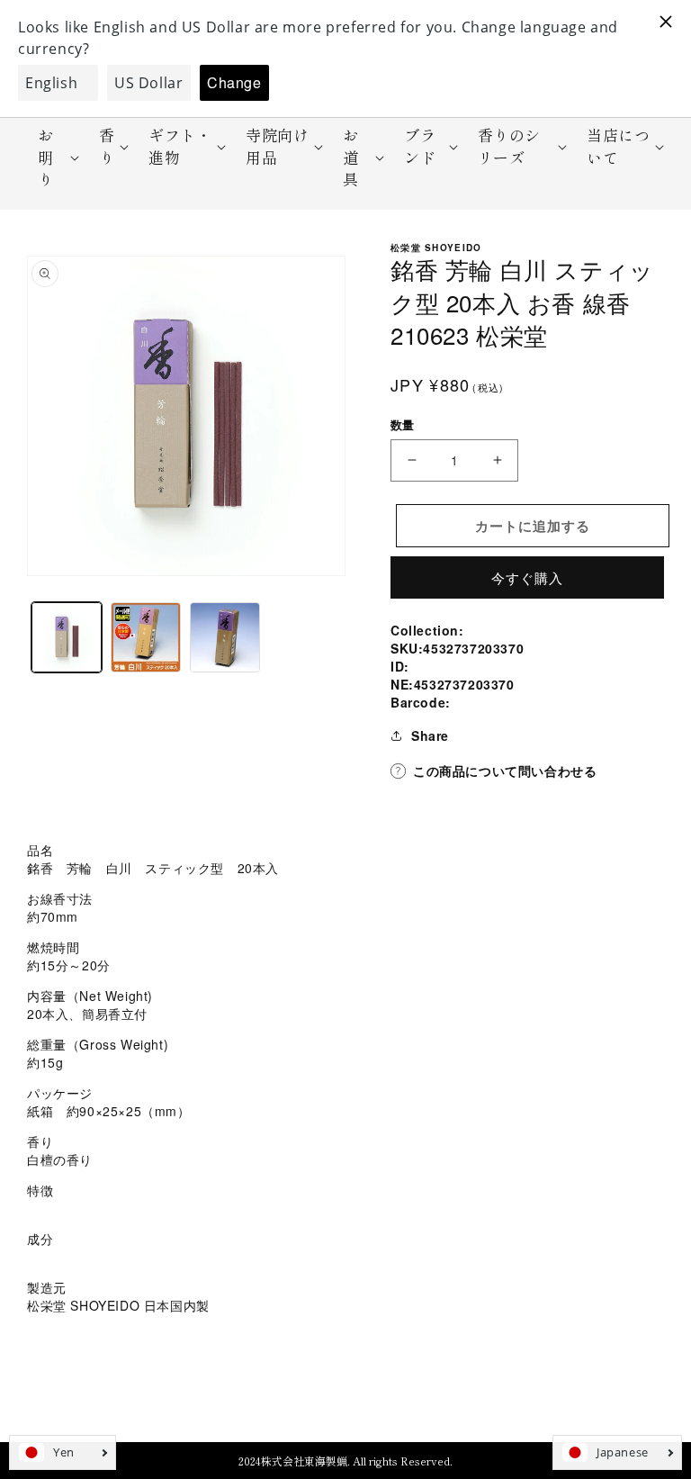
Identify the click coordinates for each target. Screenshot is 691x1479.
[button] (53, 157)
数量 (402, 424)
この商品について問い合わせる (505, 771)
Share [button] (430, 735)
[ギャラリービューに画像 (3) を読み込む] (225, 637)
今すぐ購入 (527, 577)
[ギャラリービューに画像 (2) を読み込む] (146, 637)
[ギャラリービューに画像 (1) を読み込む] (66, 637)
